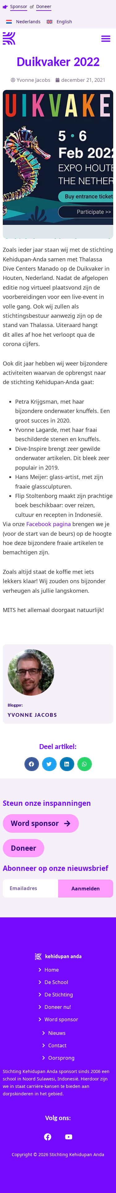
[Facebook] (47, 1136)
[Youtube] (68, 1136)
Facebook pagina (49, 524)
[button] (105, 38)
